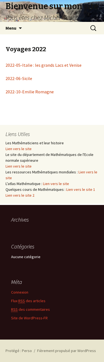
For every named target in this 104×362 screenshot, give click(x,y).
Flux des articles (28, 300)
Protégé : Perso (19, 350)
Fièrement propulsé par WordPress (66, 350)
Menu (11, 28)
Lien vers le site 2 (20, 195)
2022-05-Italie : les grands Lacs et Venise (44, 65)
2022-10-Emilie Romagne (30, 91)
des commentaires (30, 309)
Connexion (19, 292)
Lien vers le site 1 (80, 189)
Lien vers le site (19, 148)
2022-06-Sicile (19, 78)
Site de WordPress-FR (29, 317)
